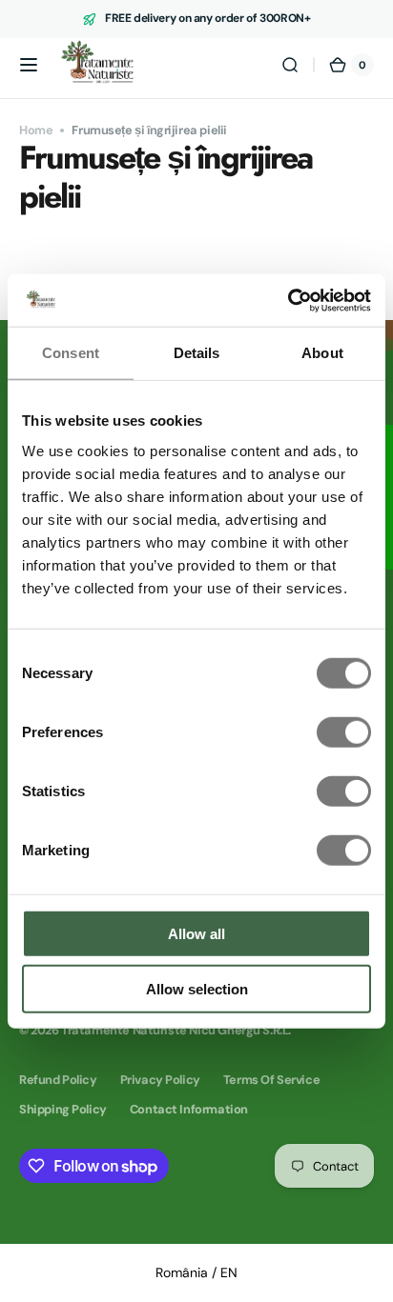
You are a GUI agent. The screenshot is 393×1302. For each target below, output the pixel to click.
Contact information (189, 1109)
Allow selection (197, 989)
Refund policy (58, 1080)
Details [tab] (197, 353)
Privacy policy (160, 1080)
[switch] (344, 731)
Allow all (196, 933)
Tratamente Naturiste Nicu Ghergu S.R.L (174, 1030)
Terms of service (271, 1080)
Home (35, 130)
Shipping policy (63, 1109)
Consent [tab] (70, 353)
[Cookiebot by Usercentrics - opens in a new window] (287, 300)
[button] (29, 65)
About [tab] (322, 353)
